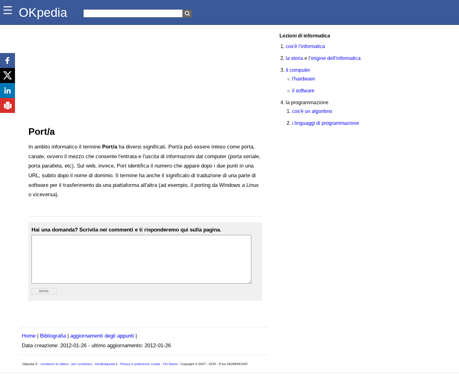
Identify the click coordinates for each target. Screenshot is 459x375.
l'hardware (303, 78)
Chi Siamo (170, 364)
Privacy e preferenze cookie (140, 364)
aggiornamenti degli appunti (102, 336)
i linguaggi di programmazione (325, 123)
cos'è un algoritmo (312, 111)
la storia (294, 58)
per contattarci (82, 364)
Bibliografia (53, 336)
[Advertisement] (144, 71)
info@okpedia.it (106, 364)
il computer (298, 70)
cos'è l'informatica (305, 46)
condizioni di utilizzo (54, 364)
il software (303, 90)
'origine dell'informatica (335, 58)
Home (29, 336)
